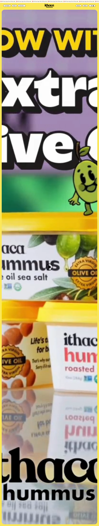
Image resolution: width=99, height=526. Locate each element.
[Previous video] (4, 267)
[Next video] (94, 267)
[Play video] (49, 267)
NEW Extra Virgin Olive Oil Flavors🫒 (16, 1)
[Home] (49, 6)
